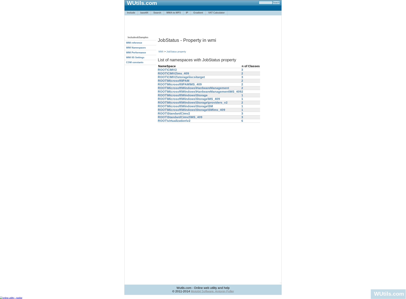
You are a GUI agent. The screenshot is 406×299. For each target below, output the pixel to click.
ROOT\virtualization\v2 (174, 120)
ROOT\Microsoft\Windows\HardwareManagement (193, 88)
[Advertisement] (203, 24)
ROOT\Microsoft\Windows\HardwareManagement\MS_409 (199, 91)
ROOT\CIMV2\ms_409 (173, 73)
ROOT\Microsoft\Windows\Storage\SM (185, 106)
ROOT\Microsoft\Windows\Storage (183, 95)
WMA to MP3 (173, 12)
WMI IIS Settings (135, 57)
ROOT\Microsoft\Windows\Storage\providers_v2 (193, 102)
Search (157, 12)
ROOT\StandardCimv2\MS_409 (180, 117)
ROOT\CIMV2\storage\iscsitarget (181, 77)
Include (131, 12)
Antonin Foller (224, 291)
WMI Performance (136, 52)
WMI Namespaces (136, 47)
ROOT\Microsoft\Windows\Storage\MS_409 (189, 99)
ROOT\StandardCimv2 (174, 113)
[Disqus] (219, 162)
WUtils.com (389, 294)
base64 (144, 12)
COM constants (134, 62)
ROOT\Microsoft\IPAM (173, 80)
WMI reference (134, 42)
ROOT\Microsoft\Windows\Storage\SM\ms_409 (191, 109)
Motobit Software (202, 291)
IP (187, 12)
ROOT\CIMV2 (167, 69)
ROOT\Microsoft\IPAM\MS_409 (180, 84)
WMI (160, 51)
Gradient (198, 12)
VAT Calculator (216, 12)
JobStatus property (176, 51)
